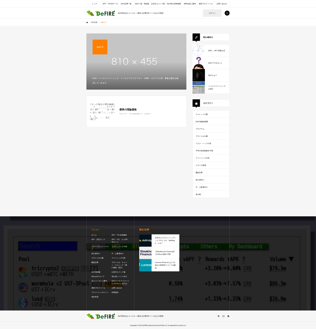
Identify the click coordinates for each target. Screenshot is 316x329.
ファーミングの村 (202, 158)
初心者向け (200, 180)
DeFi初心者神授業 (174, 4)
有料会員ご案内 (190, 4)
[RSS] (228, 316)
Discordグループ (97, 276)
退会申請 (94, 297)
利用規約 (115, 292)
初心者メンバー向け (119, 276)
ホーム (94, 235)
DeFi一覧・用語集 (142, 4)
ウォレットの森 (202, 114)
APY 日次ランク (98, 239)
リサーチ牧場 (201, 165)
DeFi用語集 (95, 272)
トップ (94, 4)
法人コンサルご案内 (99, 281)
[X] (218, 316)
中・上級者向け (202, 187)
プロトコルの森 (202, 136)
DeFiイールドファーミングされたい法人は (120, 282)
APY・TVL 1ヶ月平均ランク (120, 240)
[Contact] (223, 316)
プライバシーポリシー (100, 292)
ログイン (212, 13)
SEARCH (227, 13)
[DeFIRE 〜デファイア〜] (100, 13)
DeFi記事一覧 (126, 4)
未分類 (198, 194)
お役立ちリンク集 (158, 4)
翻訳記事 (199, 173)
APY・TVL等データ (110, 4)
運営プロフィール (206, 4)
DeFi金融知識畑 (202, 122)
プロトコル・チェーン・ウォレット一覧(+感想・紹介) (119, 265)
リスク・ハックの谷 (203, 143)
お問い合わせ (222, 4)
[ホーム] (87, 22)
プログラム (200, 129)
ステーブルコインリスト (100, 247)
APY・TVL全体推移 (119, 235)
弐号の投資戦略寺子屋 (204, 151)
